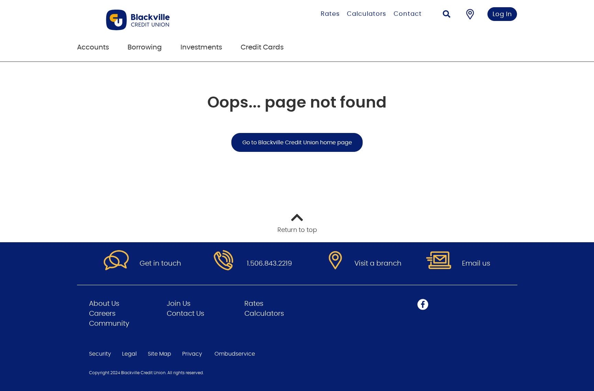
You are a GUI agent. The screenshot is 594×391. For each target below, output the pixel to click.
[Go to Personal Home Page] (167, 20)
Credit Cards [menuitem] (262, 47)
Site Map (159, 354)
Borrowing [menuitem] (145, 47)
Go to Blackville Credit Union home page (297, 142)
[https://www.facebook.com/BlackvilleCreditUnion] (422, 304)
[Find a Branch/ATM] (470, 14)
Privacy (192, 354)
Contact (407, 14)
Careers (102, 313)
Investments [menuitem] (201, 47)
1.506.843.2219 (269, 263)
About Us (104, 303)
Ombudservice (234, 354)
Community (109, 323)
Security (100, 354)
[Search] (446, 15)
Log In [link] (502, 14)
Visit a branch (378, 263)
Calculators (366, 14)
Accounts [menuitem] (93, 47)
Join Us (178, 303)
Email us (476, 263)
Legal (129, 354)
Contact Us (185, 313)
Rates (330, 14)
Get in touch (160, 263)
